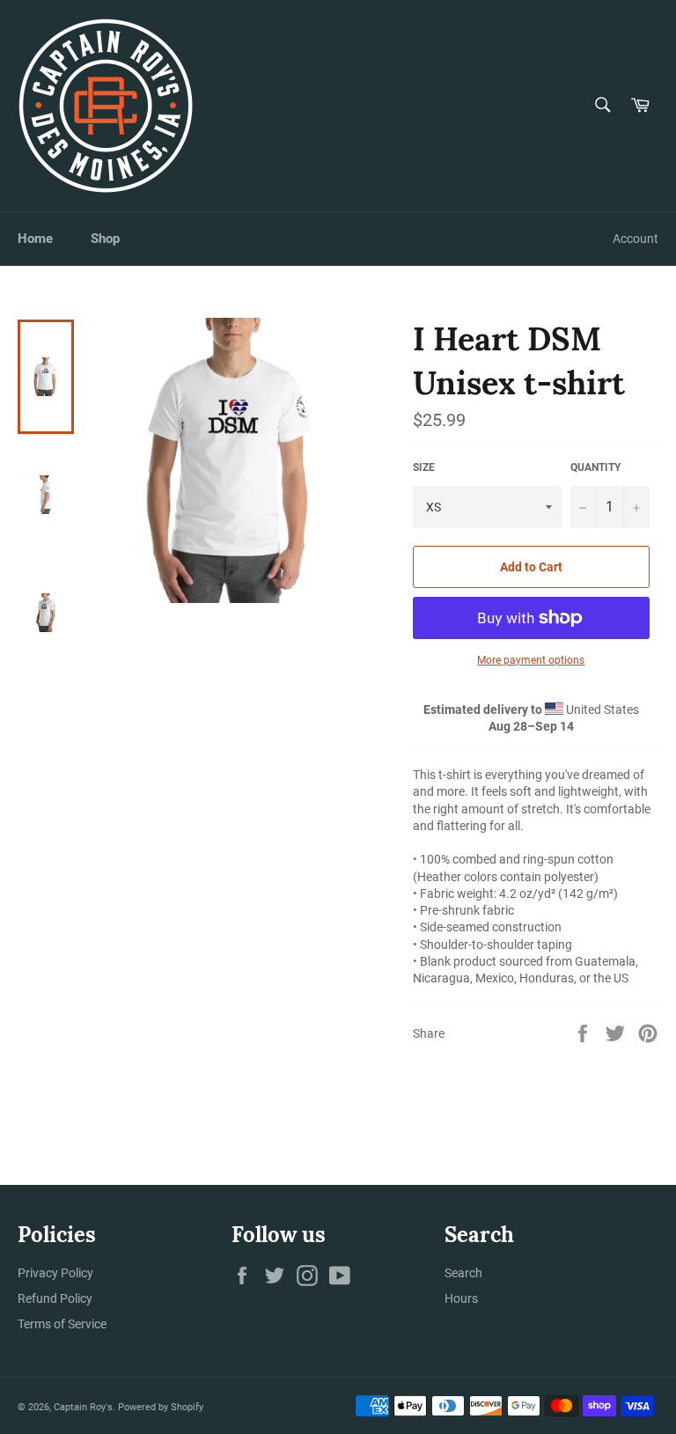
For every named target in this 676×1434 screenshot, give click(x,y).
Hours (461, 1298)
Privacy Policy (55, 1273)
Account (635, 239)
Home (35, 238)
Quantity (595, 467)
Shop (105, 238)
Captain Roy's (83, 1407)
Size (424, 467)
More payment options (530, 660)
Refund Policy (55, 1298)
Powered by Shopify (160, 1407)
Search (463, 1273)
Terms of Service (62, 1324)
